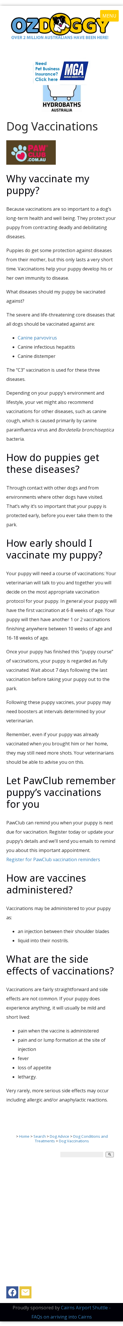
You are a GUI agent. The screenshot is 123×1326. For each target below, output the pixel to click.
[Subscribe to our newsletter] (25, 1294)
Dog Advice (59, 1136)
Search (39, 1136)
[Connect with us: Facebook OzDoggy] (12, 1294)
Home (24, 1136)
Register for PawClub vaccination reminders (53, 859)
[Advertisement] (61, 1224)
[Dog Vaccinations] (31, 163)
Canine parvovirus (37, 338)
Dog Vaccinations (74, 1140)
